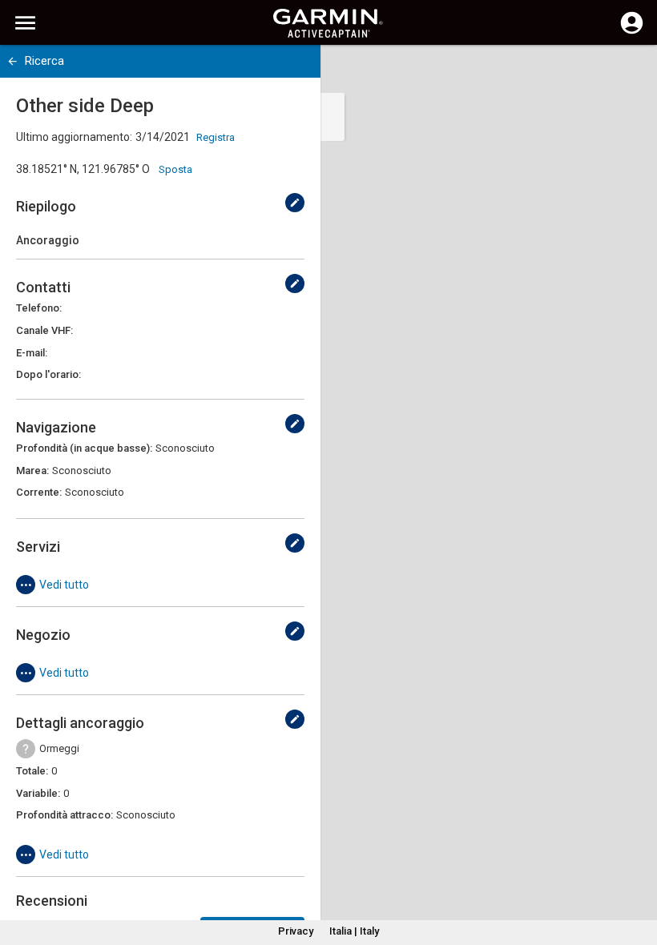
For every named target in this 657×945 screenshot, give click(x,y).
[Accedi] (632, 32)
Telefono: (39, 308)
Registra (215, 137)
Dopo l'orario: (48, 374)
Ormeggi (59, 748)
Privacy (295, 931)
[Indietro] (12, 61)
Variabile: (38, 793)
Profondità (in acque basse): (84, 448)
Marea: (32, 470)
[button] (637, 872)
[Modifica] (294, 202)
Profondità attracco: (64, 815)
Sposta (175, 169)
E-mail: (31, 353)
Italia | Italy (354, 931)
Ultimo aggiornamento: (74, 137)
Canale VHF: (44, 330)
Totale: (32, 771)
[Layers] (630, 72)
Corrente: (39, 492)
